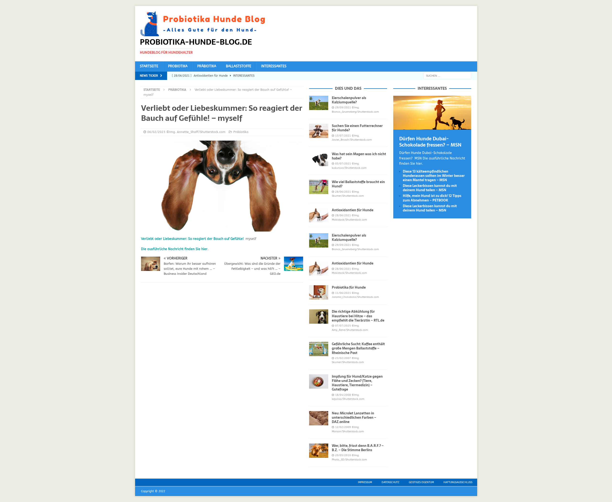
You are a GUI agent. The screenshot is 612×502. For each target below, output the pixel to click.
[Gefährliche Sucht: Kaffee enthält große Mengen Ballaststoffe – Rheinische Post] (318, 349)
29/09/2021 (343, 107)
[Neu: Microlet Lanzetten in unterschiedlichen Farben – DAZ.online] (318, 418)
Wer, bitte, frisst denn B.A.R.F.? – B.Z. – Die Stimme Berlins (358, 448)
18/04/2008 (343, 394)
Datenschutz (390, 482)
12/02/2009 (343, 427)
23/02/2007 (343, 358)
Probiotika (177, 66)
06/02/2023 (156, 132)
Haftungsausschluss (457, 482)
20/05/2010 (343, 455)
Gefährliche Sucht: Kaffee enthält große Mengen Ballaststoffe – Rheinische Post (358, 348)
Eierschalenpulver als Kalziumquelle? (349, 100)
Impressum (365, 482)
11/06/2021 (343, 293)
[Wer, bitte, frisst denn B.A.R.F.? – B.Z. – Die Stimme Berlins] (318, 451)
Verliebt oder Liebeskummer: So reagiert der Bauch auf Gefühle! (192, 239)
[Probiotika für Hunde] (318, 292)
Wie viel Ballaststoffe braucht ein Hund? (358, 184)
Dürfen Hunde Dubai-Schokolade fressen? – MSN (430, 142)
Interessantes (273, 66)
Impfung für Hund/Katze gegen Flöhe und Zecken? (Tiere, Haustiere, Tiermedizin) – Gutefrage (357, 383)
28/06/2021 (343, 191)
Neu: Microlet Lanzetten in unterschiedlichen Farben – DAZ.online (354, 417)
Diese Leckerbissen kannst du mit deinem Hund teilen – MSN (430, 188)
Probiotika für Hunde (349, 287)
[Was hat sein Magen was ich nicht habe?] (318, 159)
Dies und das (348, 88)
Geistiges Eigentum (421, 482)
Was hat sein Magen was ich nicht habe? (359, 156)
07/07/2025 (343, 325)
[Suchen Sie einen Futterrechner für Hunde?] (318, 131)
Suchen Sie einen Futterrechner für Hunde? (357, 128)
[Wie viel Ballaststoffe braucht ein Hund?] (318, 187)
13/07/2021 (343, 135)
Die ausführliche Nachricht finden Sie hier (174, 249)
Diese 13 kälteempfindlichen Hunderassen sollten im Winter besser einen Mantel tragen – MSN (434, 176)
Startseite (149, 66)
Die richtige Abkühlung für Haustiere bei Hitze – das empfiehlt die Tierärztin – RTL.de (358, 316)
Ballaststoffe (238, 66)
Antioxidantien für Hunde (352, 210)
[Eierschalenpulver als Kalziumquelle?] (318, 103)
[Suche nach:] (447, 76)
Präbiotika (206, 66)
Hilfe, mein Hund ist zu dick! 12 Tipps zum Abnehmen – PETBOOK (432, 198)
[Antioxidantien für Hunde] (318, 215)
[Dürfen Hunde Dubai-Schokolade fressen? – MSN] (432, 127)
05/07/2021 (343, 163)
